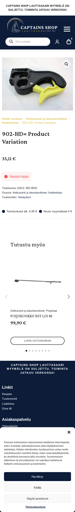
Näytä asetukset (37, 498)
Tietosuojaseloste (35, 507)
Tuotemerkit (9, 398)
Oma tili (7, 408)
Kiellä (37, 487)
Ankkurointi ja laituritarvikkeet (46, 118)
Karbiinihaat (10, 122)
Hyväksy (37, 476)
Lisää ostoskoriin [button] (37, 340)
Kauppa (7, 393)
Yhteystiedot (10, 426)
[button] (69, 432)
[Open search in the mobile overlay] (28, 41)
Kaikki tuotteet (12, 118)
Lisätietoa (8, 403)
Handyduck (24, 197)
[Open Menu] (67, 29)
